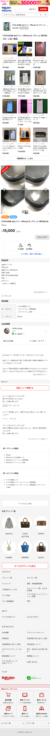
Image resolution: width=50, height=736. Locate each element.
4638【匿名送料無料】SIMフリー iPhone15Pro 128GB (24, 62)
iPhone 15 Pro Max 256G (24, 147)
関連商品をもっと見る (25, 158)
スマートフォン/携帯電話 (27, 309)
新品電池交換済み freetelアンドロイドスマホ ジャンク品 (25, 119)
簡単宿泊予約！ (41, 701)
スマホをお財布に (25, 715)
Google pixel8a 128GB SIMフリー (9, 118)
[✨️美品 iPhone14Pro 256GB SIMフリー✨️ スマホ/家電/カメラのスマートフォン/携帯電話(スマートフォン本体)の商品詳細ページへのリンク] (9, 49)
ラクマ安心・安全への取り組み (31, 254)
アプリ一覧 (30, 723)
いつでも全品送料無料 (25, 701)
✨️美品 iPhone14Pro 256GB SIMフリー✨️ (9, 62)
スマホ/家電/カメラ (24, 306)
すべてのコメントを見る (36, 439)
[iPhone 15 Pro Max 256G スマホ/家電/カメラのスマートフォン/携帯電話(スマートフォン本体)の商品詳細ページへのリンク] (25, 135)
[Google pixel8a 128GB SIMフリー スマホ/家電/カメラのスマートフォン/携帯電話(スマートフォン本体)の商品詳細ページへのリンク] (9, 106)
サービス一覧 (6, 723)
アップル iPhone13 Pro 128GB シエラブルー (9, 148)
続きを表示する (39, 292)
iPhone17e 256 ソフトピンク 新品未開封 (40, 62)
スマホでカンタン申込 (8, 715)
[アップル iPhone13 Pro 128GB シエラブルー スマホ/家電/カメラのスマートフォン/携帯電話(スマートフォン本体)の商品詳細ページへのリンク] (9, 135)
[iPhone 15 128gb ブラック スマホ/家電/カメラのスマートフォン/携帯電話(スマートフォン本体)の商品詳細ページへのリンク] (40, 106)
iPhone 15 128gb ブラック (40, 118)
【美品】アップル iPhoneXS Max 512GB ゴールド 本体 (40, 91)
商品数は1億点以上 (8, 701)
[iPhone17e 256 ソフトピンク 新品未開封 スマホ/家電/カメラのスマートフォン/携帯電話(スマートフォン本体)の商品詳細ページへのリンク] (40, 49)
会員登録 (43, 9)
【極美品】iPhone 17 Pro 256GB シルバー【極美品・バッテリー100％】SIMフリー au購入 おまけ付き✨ (9, 94)
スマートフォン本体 (7, 58)
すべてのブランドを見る (25, 566)
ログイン (32, 9)
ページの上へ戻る (25, 503)
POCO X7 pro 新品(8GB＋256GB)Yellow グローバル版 (40, 148)
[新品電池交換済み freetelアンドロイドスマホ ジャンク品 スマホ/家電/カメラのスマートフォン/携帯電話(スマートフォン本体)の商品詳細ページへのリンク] (25, 106)
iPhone (3, 225)
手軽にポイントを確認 (42, 715)
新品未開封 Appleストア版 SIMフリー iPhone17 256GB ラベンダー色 (25, 92)
